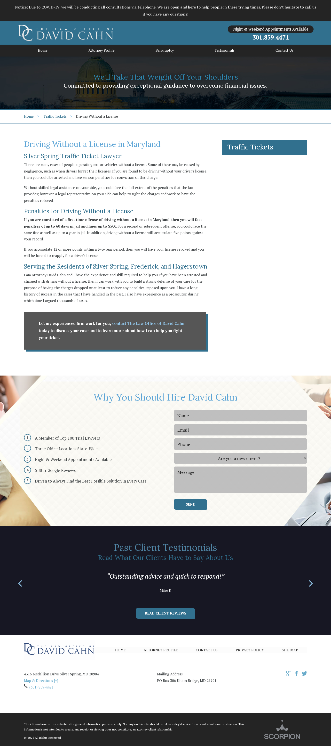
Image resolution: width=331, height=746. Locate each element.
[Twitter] (304, 674)
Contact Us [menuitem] (284, 50)
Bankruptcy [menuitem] (165, 50)
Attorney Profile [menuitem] (101, 50)
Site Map (290, 650)
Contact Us (207, 650)
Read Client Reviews (165, 613)
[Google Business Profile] (288, 674)
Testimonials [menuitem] (225, 50)
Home (29, 116)
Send (191, 504)
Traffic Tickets (55, 116)
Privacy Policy (250, 650)
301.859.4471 (270, 37)
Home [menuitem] (42, 50)
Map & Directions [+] (41, 680)
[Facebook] (296, 674)
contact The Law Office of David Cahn (148, 323)
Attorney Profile (161, 650)
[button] (20, 583)
